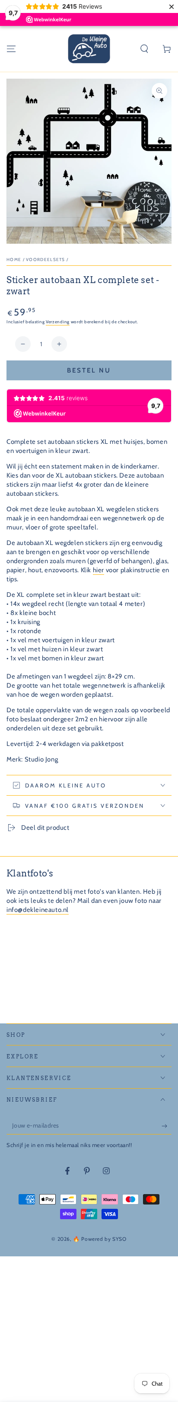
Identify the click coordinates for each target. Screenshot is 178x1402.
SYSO (119, 1239)
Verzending (58, 322)
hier (98, 570)
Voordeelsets (45, 259)
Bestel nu (89, 370)
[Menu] (11, 48)
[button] (144, 48)
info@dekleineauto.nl (37, 910)
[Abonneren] (167, 1125)
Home (13, 259)
